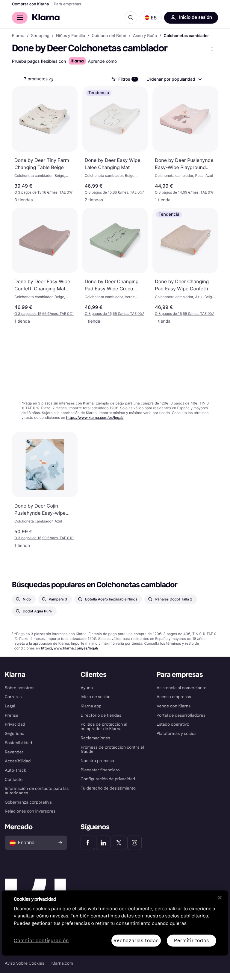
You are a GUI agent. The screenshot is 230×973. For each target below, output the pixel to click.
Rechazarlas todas (136, 940)
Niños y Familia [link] (70, 35)
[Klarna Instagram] (134, 843)
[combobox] (174, 79)
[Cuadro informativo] (51, 79)
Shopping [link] (40, 35)
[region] (115, 922)
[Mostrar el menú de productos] (212, 49)
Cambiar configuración (41, 940)
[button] (151, 17)
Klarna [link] (18, 35)
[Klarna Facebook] (88, 843)
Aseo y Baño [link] (145, 35)
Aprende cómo (102, 61)
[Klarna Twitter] (119, 843)
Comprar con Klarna (30, 4)
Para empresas (67, 4)
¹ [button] (43, 192)
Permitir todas (191, 940)
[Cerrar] (219, 897)
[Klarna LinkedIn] (103, 843)
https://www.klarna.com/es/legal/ (95, 417)
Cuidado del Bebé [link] (109, 35)
